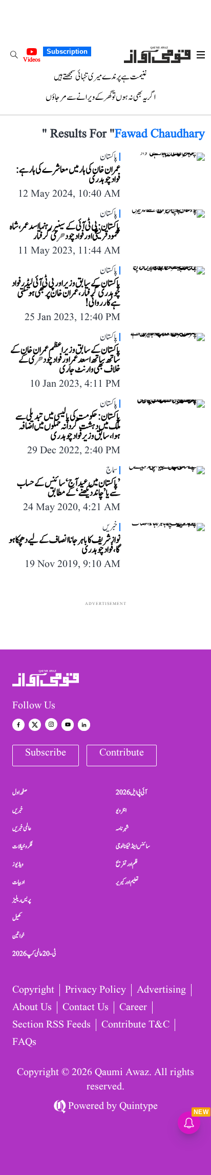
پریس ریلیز (21, 900)
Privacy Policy (95, 990)
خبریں (17, 810)
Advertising (161, 990)
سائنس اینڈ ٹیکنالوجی (133, 846)
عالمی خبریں (21, 828)
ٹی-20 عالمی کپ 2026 (34, 954)
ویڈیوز (18, 864)
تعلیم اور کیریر (127, 882)
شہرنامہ (122, 828)
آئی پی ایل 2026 (131, 792)
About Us (32, 1007)
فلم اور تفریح (127, 864)
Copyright (33, 990)
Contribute (121, 753)
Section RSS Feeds (51, 1025)
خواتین (18, 936)
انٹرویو (121, 810)
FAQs (24, 1042)
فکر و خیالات (22, 846)
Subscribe (45, 753)
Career (133, 1007)
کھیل (17, 918)
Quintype (138, 1106)
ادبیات (18, 882)
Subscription (67, 51)
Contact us (85, 1007)
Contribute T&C (135, 1025)
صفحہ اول (19, 792)
